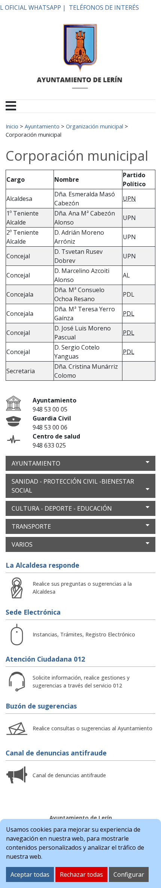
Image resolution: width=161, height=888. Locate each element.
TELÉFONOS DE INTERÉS (104, 7)
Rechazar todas (81, 874)
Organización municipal (94, 126)
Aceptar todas (29, 874)
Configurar (128, 874)
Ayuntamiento (42, 126)
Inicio (12, 126)
